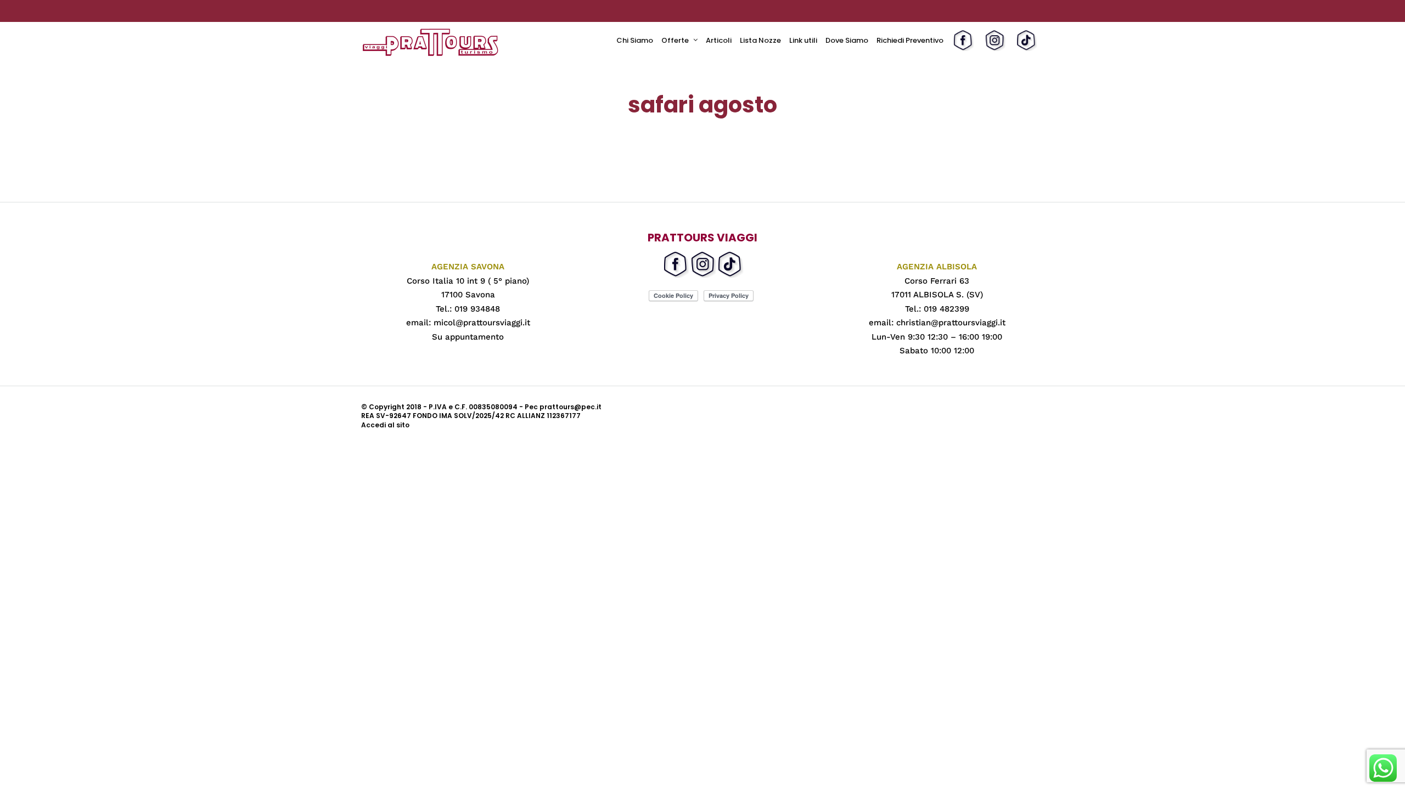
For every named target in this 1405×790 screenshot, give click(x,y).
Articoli (719, 40)
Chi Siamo (634, 40)
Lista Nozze (760, 40)
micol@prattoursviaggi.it (482, 323)
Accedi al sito (385, 425)
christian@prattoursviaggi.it (950, 323)
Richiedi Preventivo (909, 40)
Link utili (803, 40)
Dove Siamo (846, 40)
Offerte (675, 40)
